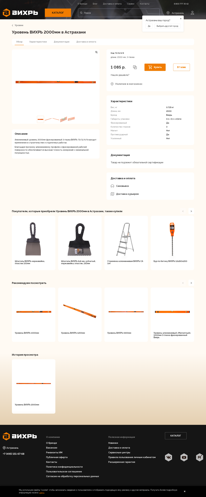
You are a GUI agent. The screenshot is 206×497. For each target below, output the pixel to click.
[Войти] (192, 13)
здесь (41, 493)
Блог (95, 4)
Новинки (113, 443)
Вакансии (51, 447)
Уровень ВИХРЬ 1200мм (73, 333)
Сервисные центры (119, 452)
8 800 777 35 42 (181, 4)
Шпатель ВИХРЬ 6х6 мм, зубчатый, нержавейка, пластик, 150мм (78, 262)
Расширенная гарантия (121, 462)
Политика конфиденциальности (64, 466)
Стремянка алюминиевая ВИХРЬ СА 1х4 (125, 262)
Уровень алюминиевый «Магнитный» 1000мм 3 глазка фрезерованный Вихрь (172, 335)
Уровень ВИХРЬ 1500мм (119, 333)
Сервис (130, 4)
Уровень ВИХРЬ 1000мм (27, 333)
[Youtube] (184, 457)
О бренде (82, 4)
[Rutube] (199, 457)
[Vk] (168, 457)
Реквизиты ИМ (54, 452)
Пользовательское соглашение (64, 471)
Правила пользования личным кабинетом (132, 457)
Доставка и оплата (112, 4)
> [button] (191, 211)
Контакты (144, 4)
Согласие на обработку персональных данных (72, 476)
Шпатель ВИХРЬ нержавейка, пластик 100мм (30, 262)
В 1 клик (181, 67)
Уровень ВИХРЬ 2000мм (27, 405)
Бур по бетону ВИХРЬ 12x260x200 (170, 261)
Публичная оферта (57, 457)
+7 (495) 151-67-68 (13, 453)
